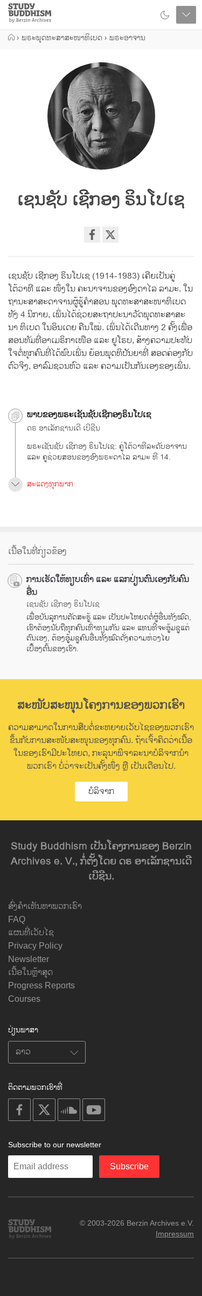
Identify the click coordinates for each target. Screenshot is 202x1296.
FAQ (16, 919)
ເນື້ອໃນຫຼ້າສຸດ (30, 972)
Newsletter (28, 959)
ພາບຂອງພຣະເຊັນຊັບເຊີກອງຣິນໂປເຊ (89, 415)
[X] (110, 235)
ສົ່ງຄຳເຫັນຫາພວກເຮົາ (45, 906)
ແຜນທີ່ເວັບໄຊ (31, 933)
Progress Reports (41, 985)
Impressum (175, 1233)
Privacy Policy (35, 945)
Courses (24, 998)
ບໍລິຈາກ (101, 791)
